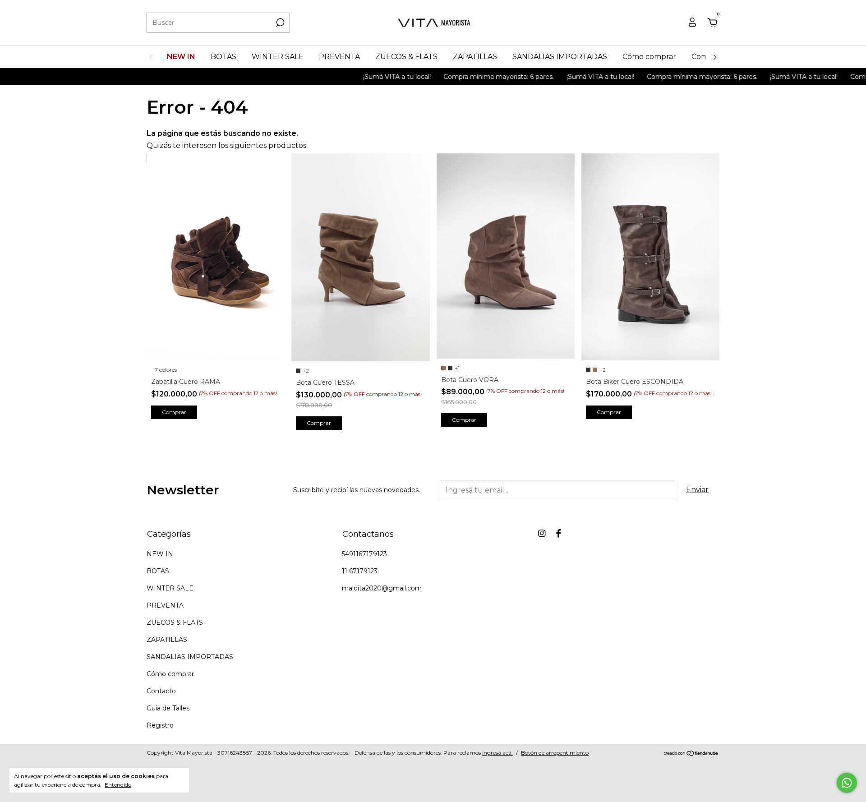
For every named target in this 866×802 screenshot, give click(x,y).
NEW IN (181, 56)
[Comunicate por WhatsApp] (847, 783)
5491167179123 (364, 554)
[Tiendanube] (691, 754)
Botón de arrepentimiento (555, 752)
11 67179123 (360, 571)
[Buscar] (279, 23)
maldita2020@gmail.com (382, 588)
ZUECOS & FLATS (406, 56)
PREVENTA (339, 56)
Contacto (161, 691)
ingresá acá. (497, 752)
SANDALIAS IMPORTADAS (559, 56)
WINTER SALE (278, 56)
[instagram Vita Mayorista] (542, 533)
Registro (160, 725)
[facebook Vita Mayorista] (558, 533)
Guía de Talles (168, 708)
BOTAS (223, 56)
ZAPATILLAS (475, 56)
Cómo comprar (649, 56)
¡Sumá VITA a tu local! (377, 77)
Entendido (118, 784)
